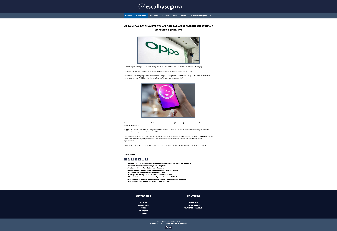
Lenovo (202, 136)
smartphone (152, 123)
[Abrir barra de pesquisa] (211, 15)
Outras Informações (199, 16)
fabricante (129, 76)
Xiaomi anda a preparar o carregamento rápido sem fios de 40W (153, 170)
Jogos (175, 16)
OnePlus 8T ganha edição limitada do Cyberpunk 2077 (149, 181)
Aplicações (153, 16)
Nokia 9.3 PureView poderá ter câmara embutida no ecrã (150, 175)
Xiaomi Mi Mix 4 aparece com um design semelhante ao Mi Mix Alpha (154, 177)
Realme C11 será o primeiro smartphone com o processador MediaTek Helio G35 (159, 163)
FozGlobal (183, 223)
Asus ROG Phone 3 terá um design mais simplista (147, 166)
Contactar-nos (193, 205)
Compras (184, 16)
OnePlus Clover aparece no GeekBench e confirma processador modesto (157, 179)
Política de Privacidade (193, 208)
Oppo (127, 129)
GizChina (131, 154)
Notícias (128, 16)
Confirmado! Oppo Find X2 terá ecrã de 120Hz (146, 168)
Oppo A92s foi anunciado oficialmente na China (146, 172)
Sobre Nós (193, 202)
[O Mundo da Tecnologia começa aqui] (168, 6)
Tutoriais (165, 16)
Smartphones (141, 16)
